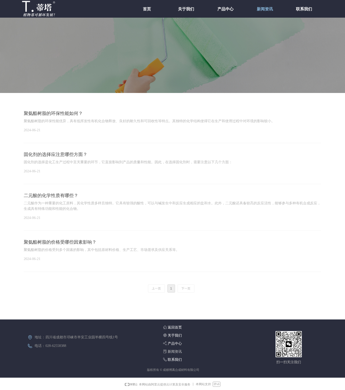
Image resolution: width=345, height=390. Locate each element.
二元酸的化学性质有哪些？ (51, 195)
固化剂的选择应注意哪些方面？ (55, 154)
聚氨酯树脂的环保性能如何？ (53, 113)
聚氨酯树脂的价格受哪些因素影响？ (60, 242)
